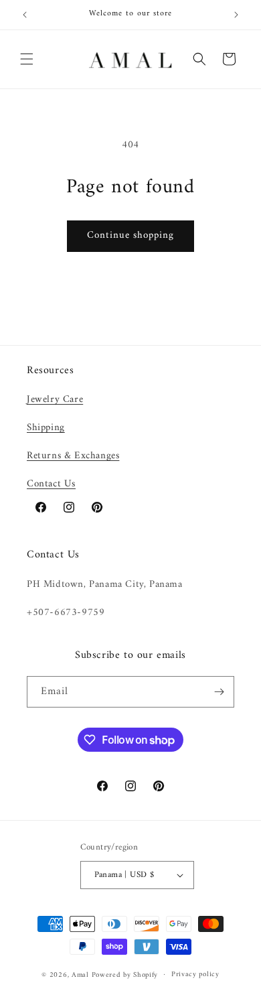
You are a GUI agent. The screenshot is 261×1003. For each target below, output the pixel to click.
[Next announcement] (236, 14)
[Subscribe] (219, 692)
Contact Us (51, 484)
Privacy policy (195, 974)
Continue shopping (130, 235)
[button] (26, 59)
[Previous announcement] (24, 14)
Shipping (46, 428)
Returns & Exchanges (73, 456)
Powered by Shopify (125, 974)
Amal (80, 974)
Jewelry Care (55, 400)
